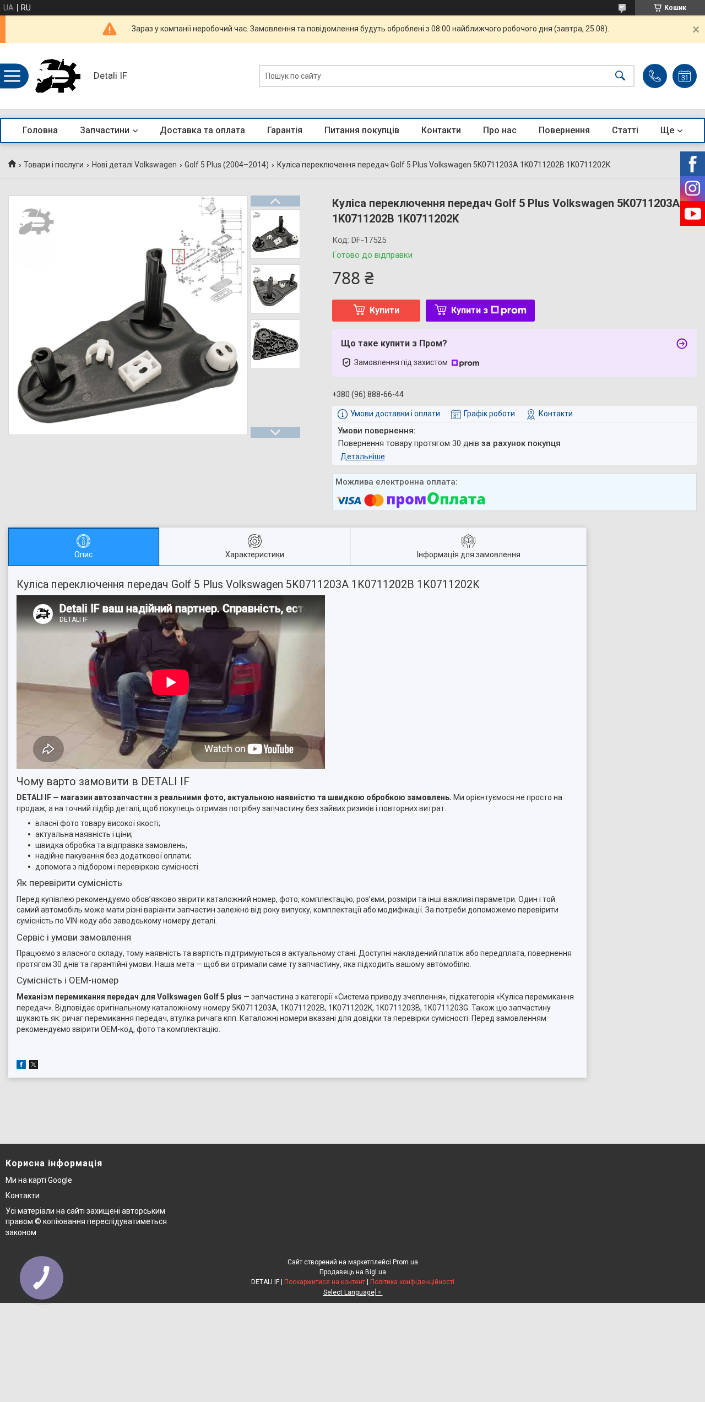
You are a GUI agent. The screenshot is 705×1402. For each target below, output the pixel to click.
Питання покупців (361, 130)
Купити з (469, 310)
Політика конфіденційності (412, 1282)
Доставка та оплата (202, 130)
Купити (384, 310)
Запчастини (104, 130)
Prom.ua (405, 1262)
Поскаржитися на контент (324, 1282)
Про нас (500, 130)
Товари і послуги (54, 164)
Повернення (564, 130)
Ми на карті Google (39, 1180)
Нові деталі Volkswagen (134, 164)
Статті (625, 130)
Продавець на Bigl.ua (352, 1272)
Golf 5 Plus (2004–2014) (227, 164)
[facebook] (21, 1066)
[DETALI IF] (57, 76)
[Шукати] (620, 76)
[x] (33, 1066)
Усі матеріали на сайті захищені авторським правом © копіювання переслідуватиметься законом (86, 1222)
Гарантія (284, 130)
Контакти (441, 130)
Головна (40, 130)
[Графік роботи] (685, 76)
